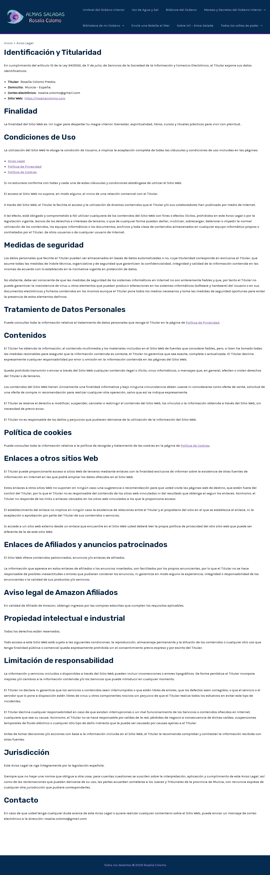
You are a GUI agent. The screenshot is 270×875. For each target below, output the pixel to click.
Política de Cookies (22, 172)
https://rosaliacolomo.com (45, 98)
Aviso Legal (16, 161)
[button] (264, 10)
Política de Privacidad (25, 166)
